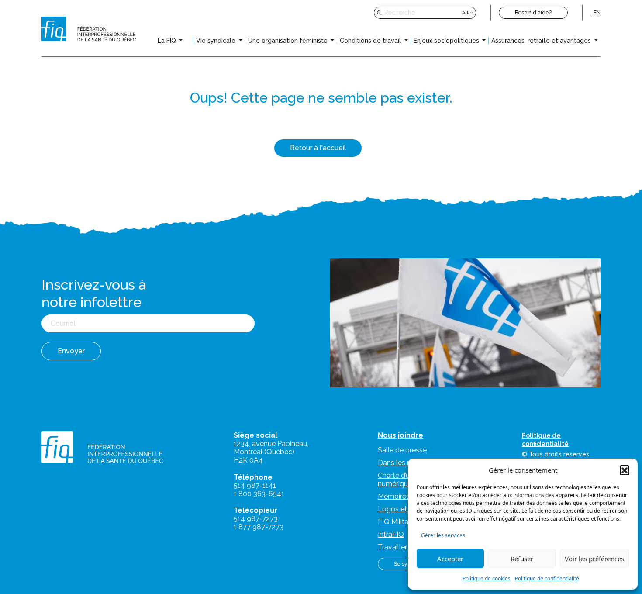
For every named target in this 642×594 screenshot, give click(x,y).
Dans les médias (404, 463)
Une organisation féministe (288, 40)
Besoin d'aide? (533, 13)
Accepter (450, 558)
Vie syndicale (216, 40)
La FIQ (168, 40)
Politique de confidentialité (547, 578)
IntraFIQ (391, 534)
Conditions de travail (371, 40)
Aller (467, 13)
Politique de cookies (487, 578)
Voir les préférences (594, 558)
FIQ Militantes (400, 522)
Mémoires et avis (405, 496)
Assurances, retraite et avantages (542, 40)
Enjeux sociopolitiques (447, 40)
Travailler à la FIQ (406, 547)
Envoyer (71, 351)
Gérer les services (443, 535)
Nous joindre (400, 435)
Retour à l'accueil (318, 148)
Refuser (522, 558)
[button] (624, 470)
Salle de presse (402, 450)
